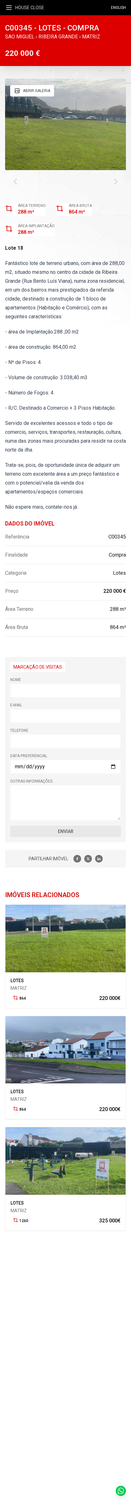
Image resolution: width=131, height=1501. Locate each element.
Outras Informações (31, 781)
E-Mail (16, 705)
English (118, 7)
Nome (15, 680)
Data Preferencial (28, 756)
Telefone (19, 730)
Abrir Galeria (36, 91)
